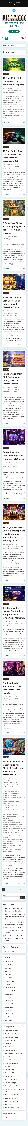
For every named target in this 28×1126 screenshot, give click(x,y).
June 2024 (8, 1020)
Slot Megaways (9, 1069)
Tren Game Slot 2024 (11, 1101)
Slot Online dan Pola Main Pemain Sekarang (14, 828)
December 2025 (10, 987)
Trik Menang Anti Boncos (12, 1108)
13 (15, 889)
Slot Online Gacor (15, 389)
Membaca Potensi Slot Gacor (10, 814)
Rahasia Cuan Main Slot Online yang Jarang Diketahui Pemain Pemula (12, 378)
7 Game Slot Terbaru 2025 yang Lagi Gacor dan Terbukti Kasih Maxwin (14, 228)
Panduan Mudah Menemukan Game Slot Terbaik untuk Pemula (12, 688)
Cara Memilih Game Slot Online (11, 793)
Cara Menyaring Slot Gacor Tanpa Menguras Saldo (14, 798)
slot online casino (16, 826)
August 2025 (9, 1000)
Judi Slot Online (21, 810)
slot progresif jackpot (11, 1079)
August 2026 (9, 961)
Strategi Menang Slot (11, 1086)
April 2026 (8, 974)
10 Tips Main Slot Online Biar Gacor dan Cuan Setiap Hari (13, 81)
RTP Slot (13, 90)
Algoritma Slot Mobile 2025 (13, 1030)
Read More (6, 122)
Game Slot (14, 699)
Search (4, 895)
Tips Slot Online (17, 849)
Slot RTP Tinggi (6, 241)
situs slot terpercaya (11, 1063)
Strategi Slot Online (8, 843)
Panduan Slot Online (8, 820)
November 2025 (10, 991)
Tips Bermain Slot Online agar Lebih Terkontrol (12, 846)
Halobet (5, 1118)
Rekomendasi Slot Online (9, 822)
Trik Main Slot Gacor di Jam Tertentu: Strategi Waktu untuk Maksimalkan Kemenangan (14, 768)
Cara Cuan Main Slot (11, 1034)
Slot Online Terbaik (7, 833)
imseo (16, 88)
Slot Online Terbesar (18, 833)
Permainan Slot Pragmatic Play (14, 1053)
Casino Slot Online (7, 803)
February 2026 (9, 981)
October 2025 (9, 994)
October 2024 (9, 1007)
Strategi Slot (14, 391)
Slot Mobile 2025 (10, 1073)
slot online (5, 92)
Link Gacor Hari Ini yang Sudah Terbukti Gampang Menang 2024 (15, 923)
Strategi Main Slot (7, 315)
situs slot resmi (10, 1060)
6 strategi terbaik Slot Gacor (10, 782)
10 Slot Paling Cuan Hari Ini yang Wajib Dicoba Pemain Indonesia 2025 (13, 156)
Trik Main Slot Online (8, 851)
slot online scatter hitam (18, 830)
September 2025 (10, 997)
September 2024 (10, 1010)
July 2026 (8, 965)
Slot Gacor (19, 90)
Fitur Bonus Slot (10, 1040)
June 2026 (8, 968)
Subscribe (15, 31)
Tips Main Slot (12, 92)
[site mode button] (22, 38)
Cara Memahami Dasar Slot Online (11, 791)
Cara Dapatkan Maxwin (12, 1037)
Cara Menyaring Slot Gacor (9, 795)
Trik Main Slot (9, 1104)
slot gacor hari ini (16, 239)
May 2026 (8, 971)
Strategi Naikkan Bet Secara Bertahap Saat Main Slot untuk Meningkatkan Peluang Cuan (14, 534)
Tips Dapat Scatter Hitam (12, 1095)
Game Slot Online (10, 1047)
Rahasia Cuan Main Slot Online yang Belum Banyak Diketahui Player (12, 302)
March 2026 (8, 978)
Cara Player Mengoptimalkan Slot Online (13, 801)
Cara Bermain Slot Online (9, 787)
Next (20, 889)
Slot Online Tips (7, 835)
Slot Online (6, 73)
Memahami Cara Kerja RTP (18, 812)
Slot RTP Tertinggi (15, 835)
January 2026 (9, 984)
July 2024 (8, 1017)
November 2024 (10, 1004)
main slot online (7, 812)
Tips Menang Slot (13, 169)
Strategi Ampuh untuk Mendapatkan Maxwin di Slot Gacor (14, 455)
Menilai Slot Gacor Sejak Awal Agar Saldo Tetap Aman (13, 817)
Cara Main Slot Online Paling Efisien (12, 789)
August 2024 (9, 1013)
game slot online (15, 166)
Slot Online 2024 (7, 826)
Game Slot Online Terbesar (9, 810)
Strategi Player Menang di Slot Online (12, 839)
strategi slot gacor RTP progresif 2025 (13, 841)
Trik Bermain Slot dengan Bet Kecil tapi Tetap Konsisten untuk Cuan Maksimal (14, 613)
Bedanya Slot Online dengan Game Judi (13, 784)
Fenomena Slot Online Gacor (10, 805)
